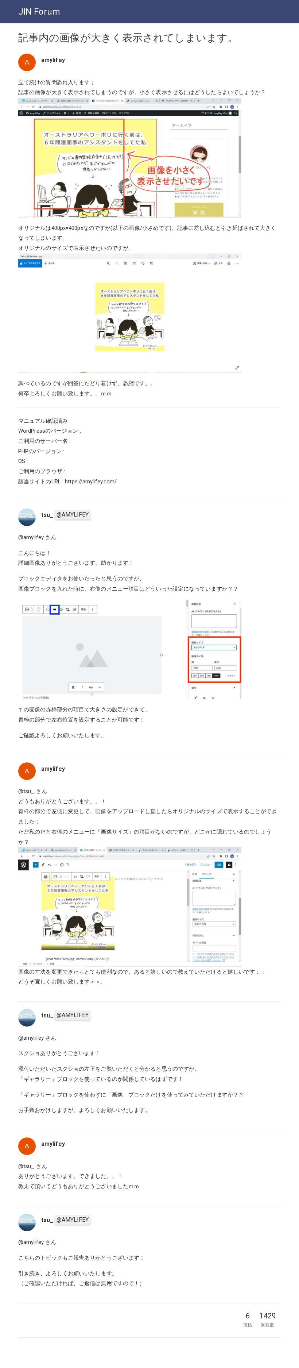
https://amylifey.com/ (91, 481)
